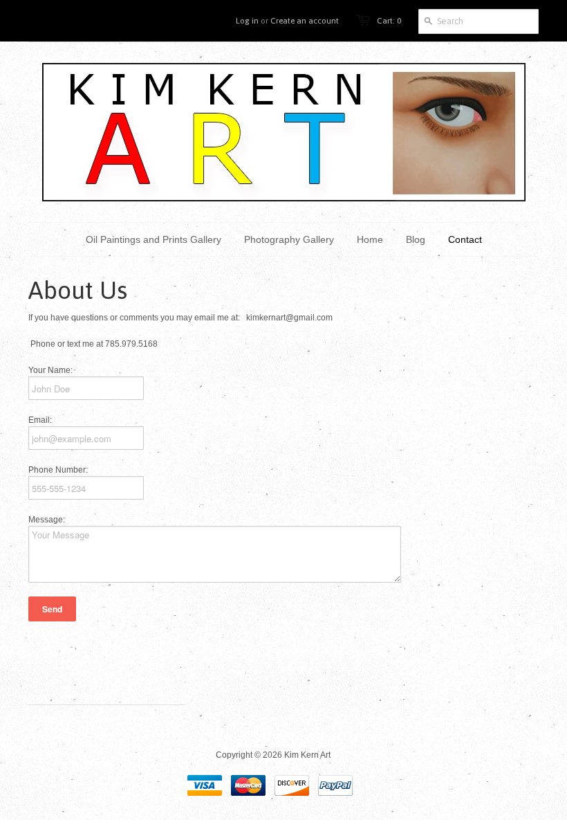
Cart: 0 (389, 21)
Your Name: (50, 370)
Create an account (304, 21)
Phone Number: (58, 470)
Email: (40, 420)
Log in (247, 21)
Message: (46, 520)
